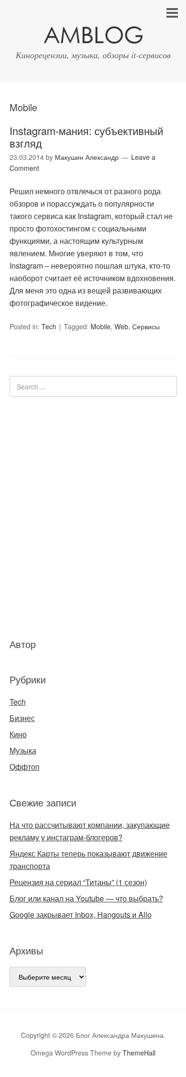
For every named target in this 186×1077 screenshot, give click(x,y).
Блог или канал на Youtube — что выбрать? (86, 898)
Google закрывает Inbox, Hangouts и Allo (81, 914)
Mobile (101, 326)
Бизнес (22, 717)
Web (121, 326)
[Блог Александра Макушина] (93, 36)
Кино (18, 734)
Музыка (23, 750)
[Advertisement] (67, 515)
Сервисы (146, 326)
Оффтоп (25, 766)
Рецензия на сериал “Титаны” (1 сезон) (78, 882)
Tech (48, 326)
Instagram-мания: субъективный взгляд (86, 136)
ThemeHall (139, 1052)
